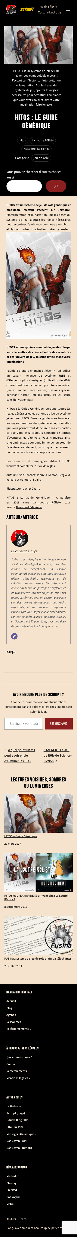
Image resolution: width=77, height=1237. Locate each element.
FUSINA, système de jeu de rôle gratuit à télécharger (37, 958)
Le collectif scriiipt (24, 551)
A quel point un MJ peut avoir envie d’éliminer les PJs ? (19, 755)
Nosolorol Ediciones (36, 149)
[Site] (14, 636)
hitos (22, 140)
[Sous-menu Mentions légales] (30, 1078)
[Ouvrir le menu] (68, 9)
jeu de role (41, 158)
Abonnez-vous (59, 724)
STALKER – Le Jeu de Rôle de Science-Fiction (58, 755)
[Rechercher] (56, 186)
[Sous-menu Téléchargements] (30, 1029)
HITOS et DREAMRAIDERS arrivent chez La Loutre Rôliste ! (36, 897)
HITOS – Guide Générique (20, 836)
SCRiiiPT (27, 9)
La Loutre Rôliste (42, 140)
